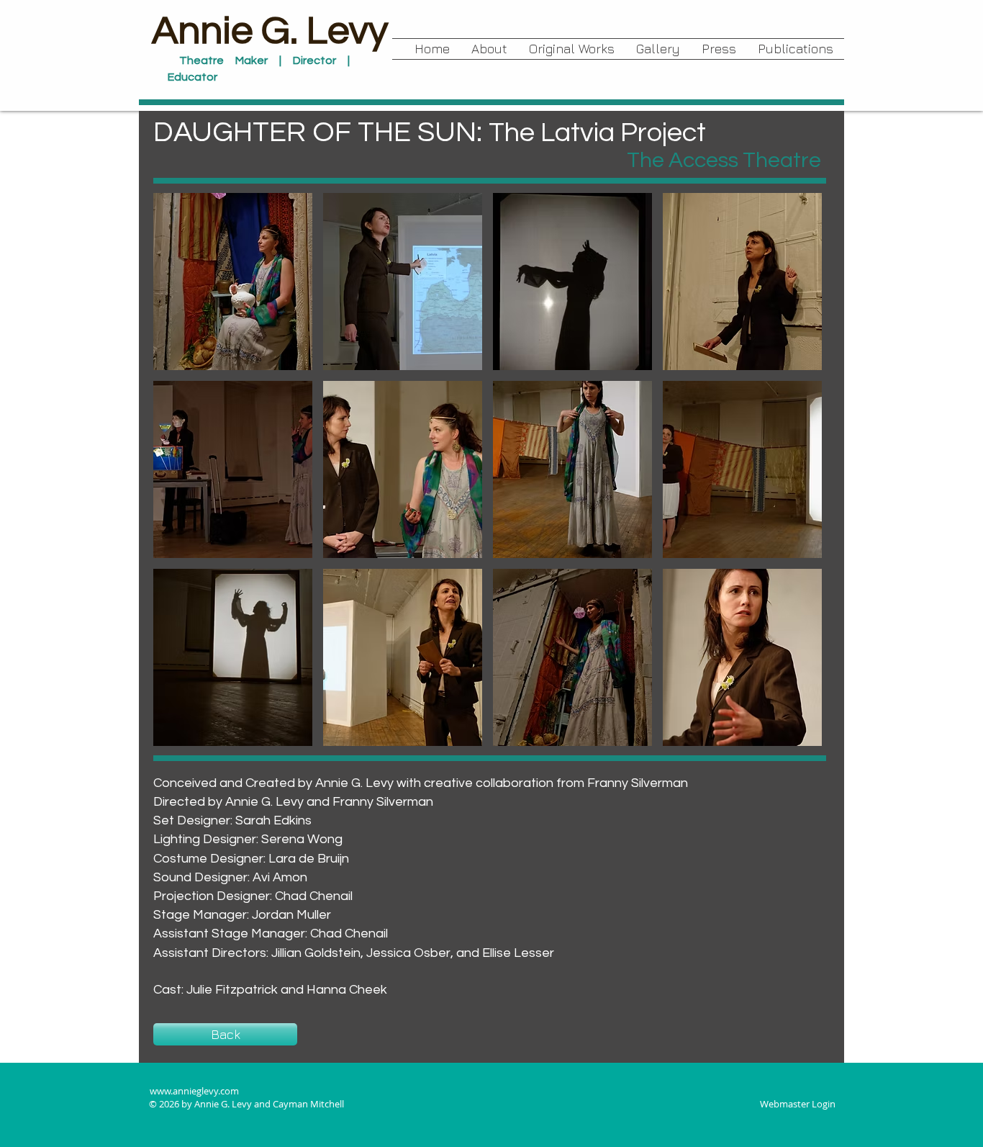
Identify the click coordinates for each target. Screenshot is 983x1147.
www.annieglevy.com (194, 1090)
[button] (571, 49)
